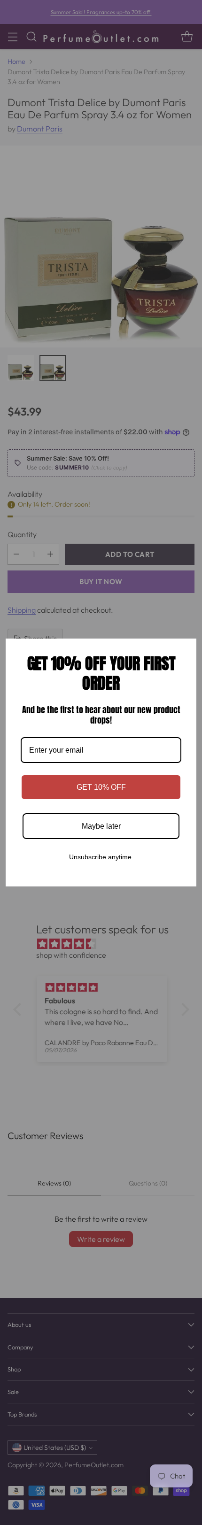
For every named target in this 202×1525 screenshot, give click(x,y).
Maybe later (101, 826)
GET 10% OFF (101, 787)
